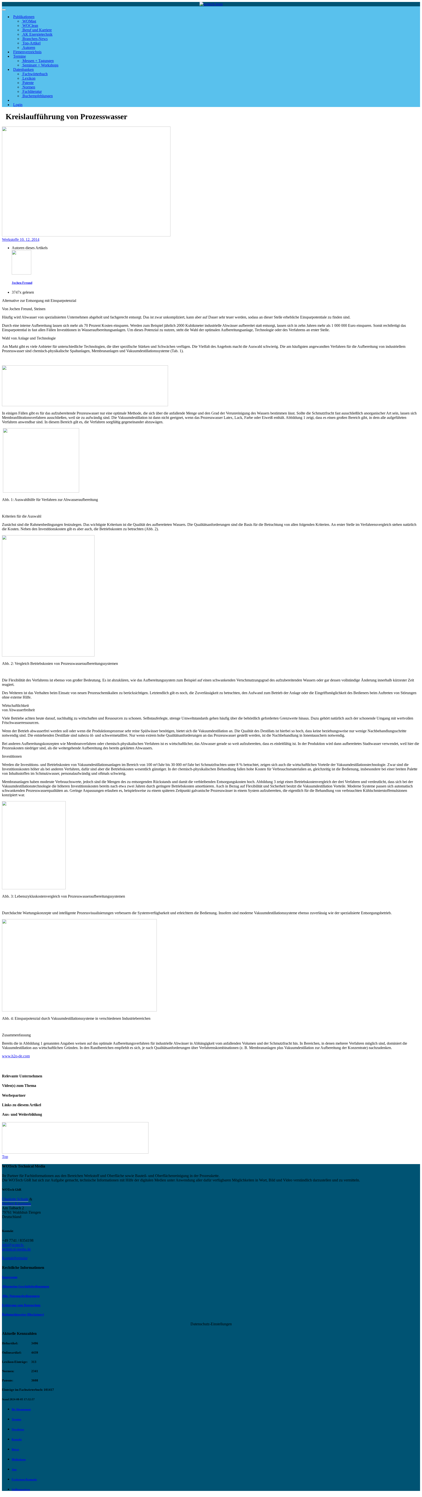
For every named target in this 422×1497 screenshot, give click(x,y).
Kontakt (17, 1439)
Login (17, 105)
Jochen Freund (22, 283)
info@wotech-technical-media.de (16, 1247)
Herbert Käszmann (16, 1203)
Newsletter (18, 1429)
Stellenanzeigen (21, 1489)
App (14, 1469)
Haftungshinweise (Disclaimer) (23, 1314)
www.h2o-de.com (16, 1056)
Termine (16, 1419)
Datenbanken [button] (23, 69)
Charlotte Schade (15, 1199)
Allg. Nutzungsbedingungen (21, 1296)
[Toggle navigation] (4, 10)
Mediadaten (19, 1459)
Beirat (15, 1449)
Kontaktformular (15, 1258)
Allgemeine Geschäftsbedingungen (25, 1286)
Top (5, 1157)
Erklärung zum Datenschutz (21, 1305)
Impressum (9, 1277)
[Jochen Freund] (21, 273)
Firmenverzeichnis (27, 52)
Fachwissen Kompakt (24, 1479)
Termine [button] (19, 56)
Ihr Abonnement (21, 1409)
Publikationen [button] (23, 17)
